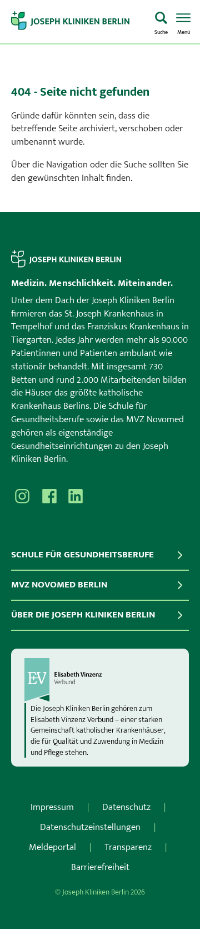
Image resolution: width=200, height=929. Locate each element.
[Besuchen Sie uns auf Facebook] (49, 496)
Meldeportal (52, 847)
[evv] (100, 680)
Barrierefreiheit (100, 867)
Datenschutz (126, 807)
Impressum (52, 807)
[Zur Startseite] (78, 21)
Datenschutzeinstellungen (90, 827)
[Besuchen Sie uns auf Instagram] (22, 496)
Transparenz (128, 847)
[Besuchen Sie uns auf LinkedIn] (75, 496)
